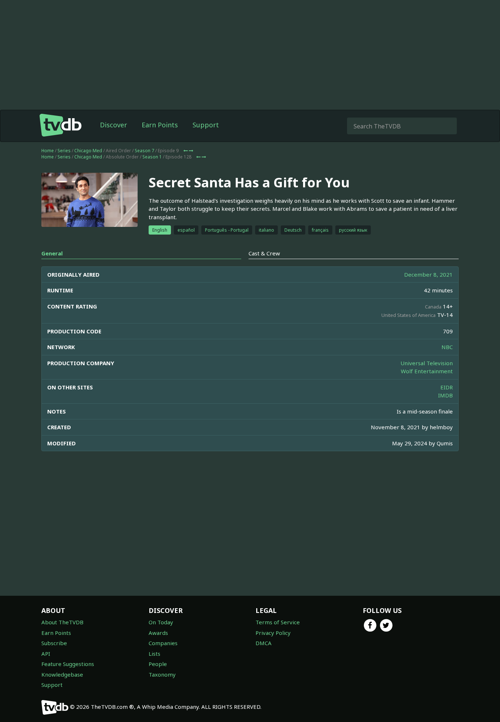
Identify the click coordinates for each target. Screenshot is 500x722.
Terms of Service (277, 622)
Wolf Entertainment (427, 371)
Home (47, 150)
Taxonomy (162, 674)
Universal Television (426, 363)
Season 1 (152, 157)
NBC (447, 347)
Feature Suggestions (67, 663)
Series (64, 150)
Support (206, 124)
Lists (154, 653)
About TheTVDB (62, 622)
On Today (161, 622)
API (45, 653)
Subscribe (54, 643)
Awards (158, 632)
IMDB (445, 395)
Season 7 (144, 150)
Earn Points (160, 124)
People (158, 663)
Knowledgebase (62, 674)
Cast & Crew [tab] (264, 253)
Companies (163, 643)
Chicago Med (88, 150)
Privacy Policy (273, 632)
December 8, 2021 (428, 274)
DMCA (263, 643)
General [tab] (52, 253)
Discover (113, 124)
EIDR (446, 387)
